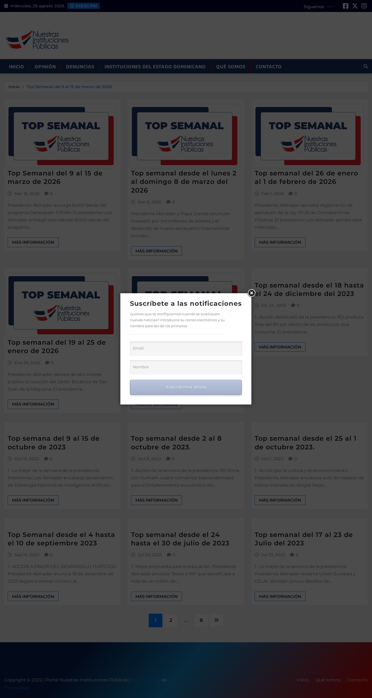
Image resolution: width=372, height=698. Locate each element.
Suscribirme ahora (186, 387)
